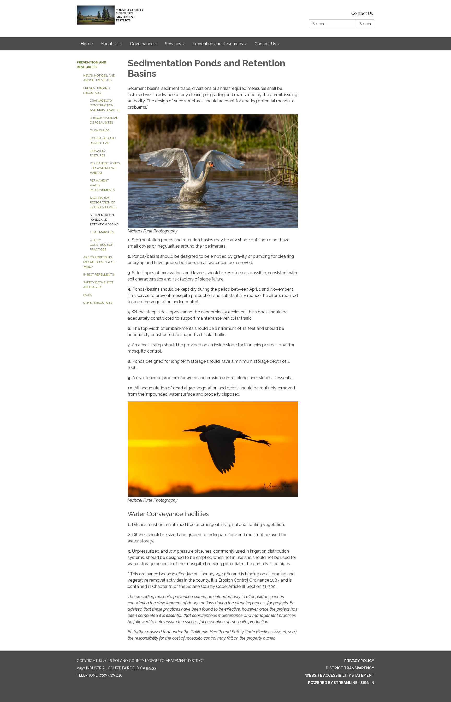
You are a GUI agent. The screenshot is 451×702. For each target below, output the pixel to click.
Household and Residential (103, 140)
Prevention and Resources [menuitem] (218, 43)
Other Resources (97, 303)
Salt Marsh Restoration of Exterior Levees (103, 202)
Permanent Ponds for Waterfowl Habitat (105, 167)
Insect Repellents (98, 274)
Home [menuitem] (87, 43)
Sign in (367, 683)
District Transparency (350, 668)
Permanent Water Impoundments (102, 185)
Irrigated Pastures (97, 153)
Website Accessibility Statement (339, 675)
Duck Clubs (99, 130)
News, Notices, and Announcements (99, 78)
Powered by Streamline (333, 683)
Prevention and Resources (96, 90)
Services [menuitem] (173, 43)
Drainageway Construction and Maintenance (105, 105)
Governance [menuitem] (141, 43)
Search (365, 24)
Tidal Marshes (102, 232)
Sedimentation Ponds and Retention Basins (104, 219)
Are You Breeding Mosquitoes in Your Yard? (99, 261)
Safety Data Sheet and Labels (98, 284)
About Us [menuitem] (109, 43)
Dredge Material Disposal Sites (104, 120)
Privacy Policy (359, 661)
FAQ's (87, 295)
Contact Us (362, 13)
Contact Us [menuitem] (265, 43)
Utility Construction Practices (102, 244)
